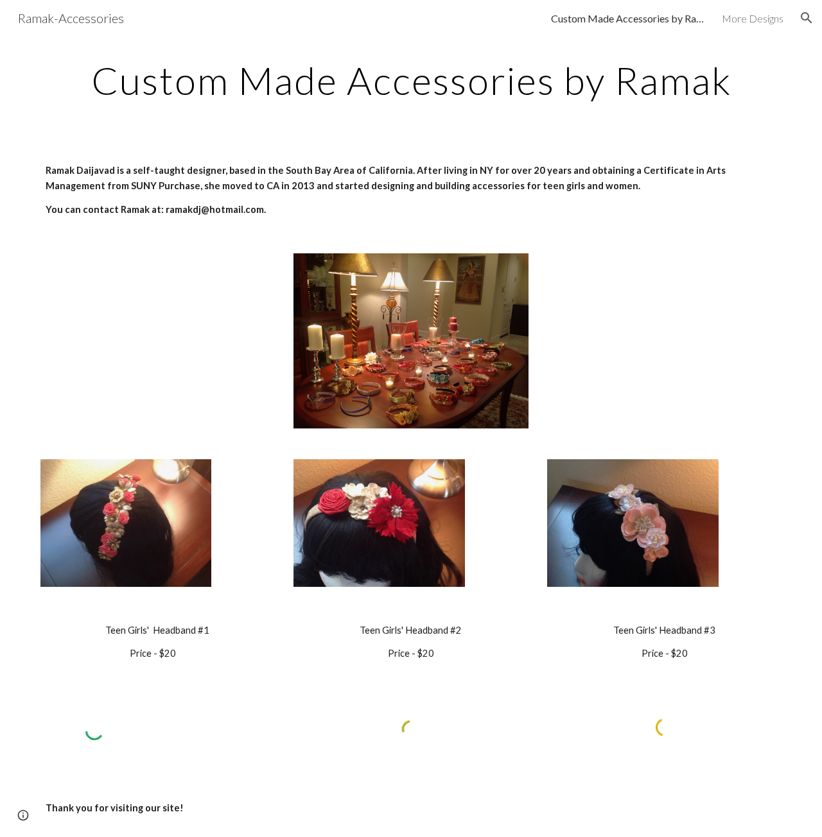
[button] (806, 18)
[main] (411, 80)
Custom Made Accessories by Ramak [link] (628, 18)
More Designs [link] (752, 18)
